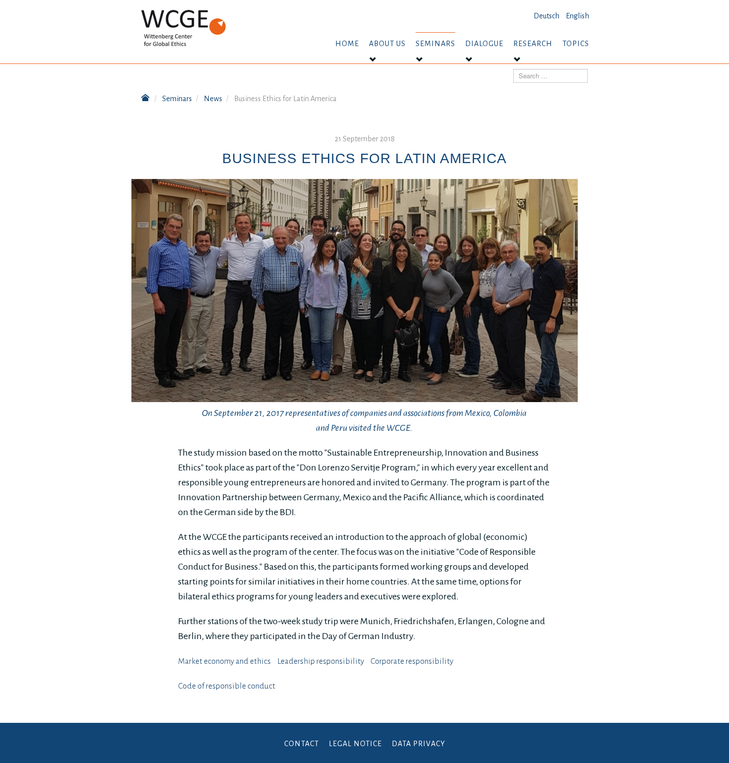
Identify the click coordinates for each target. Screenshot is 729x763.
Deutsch (546, 16)
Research (532, 44)
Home (347, 44)
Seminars (435, 44)
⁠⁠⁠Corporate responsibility (411, 661)
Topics (575, 44)
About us (387, 44)
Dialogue (484, 44)
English (577, 16)
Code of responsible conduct (226, 686)
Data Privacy (418, 744)
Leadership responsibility (320, 661)
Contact (301, 744)
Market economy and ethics (224, 661)
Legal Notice (355, 744)
